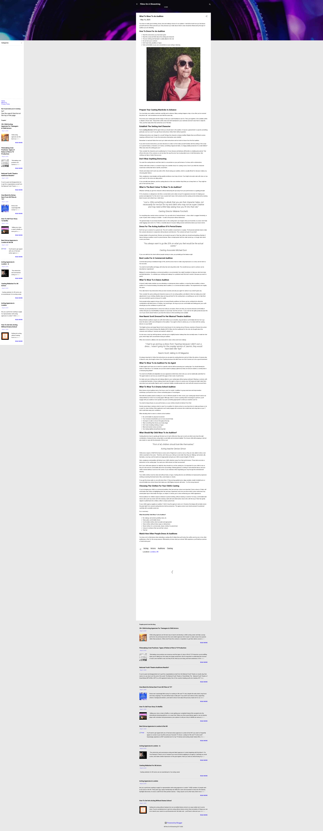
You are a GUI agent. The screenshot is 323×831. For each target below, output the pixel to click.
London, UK (154, 552)
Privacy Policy (5, 104)
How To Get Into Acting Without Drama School (155, 800)
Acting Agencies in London (148, 781)
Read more (204, 642)
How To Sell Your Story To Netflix (150, 707)
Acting (145, 548)
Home (166, 7)
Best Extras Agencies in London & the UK (153, 726)
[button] (206, 16)
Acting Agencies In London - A (149, 746)
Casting (170, 548)
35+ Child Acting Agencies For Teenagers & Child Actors (158, 628)
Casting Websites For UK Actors (150, 765)
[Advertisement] (173, 605)
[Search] (210, 4)
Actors (153, 548)
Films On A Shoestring (150, 4)
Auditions (161, 548)
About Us (4, 102)
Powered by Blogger (174, 823)
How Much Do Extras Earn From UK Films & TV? (155, 687)
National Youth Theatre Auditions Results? (154, 667)
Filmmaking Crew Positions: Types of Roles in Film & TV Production (162, 648)
